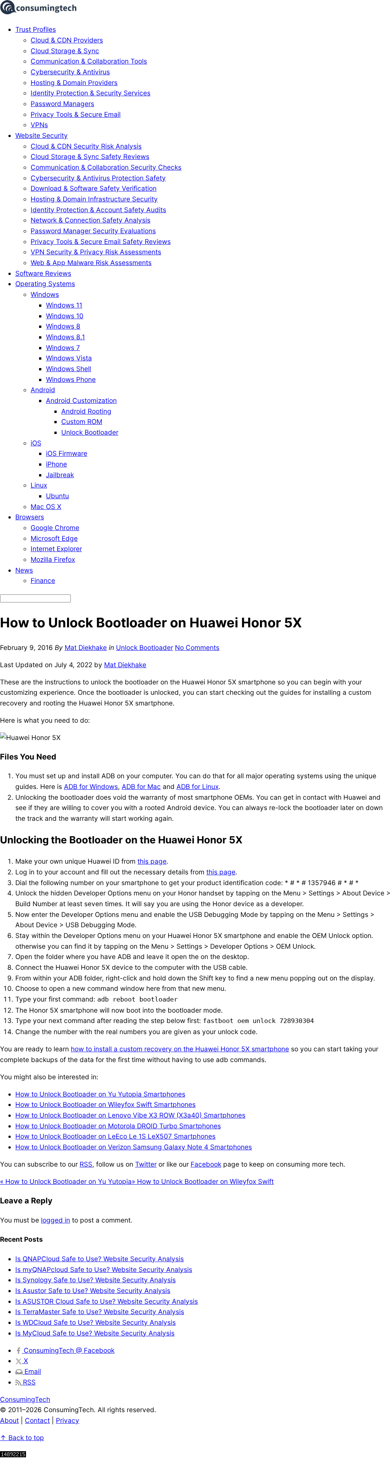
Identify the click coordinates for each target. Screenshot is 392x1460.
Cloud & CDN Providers (67, 40)
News (24, 570)
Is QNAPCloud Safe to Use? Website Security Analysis (99, 1259)
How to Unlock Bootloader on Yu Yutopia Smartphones (100, 1094)
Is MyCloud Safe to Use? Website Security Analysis (95, 1333)
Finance (43, 580)
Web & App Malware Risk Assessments (91, 263)
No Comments (197, 647)
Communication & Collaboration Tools (89, 61)
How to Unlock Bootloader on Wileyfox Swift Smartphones (105, 1104)
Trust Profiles (35, 29)
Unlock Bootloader (89, 432)
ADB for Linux (197, 786)
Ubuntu (57, 496)
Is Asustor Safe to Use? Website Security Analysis (92, 1291)
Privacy (67, 1420)
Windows (45, 294)
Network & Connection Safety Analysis (90, 220)
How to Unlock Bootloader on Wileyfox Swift (203, 1181)
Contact (37, 1420)
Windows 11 (64, 305)
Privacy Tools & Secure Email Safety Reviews (101, 241)
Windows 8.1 (65, 337)
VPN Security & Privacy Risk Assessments (96, 252)
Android (43, 390)
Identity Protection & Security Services (90, 93)
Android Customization (81, 400)
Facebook (206, 1164)
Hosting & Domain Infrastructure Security (94, 199)
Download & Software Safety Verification (94, 188)
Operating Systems (45, 284)
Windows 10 (64, 316)
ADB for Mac (141, 786)
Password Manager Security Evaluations (93, 231)
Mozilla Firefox (53, 559)
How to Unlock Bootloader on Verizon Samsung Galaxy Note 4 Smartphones (133, 1147)
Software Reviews (43, 273)
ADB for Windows (91, 786)
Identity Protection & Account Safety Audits (98, 210)
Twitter (146, 1164)
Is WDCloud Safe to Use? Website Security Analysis (95, 1322)
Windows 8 (63, 326)
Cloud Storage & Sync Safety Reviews (90, 156)
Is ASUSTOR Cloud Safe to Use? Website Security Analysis (106, 1301)
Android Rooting (86, 411)
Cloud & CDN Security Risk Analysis (86, 146)
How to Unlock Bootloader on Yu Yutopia (66, 1181)
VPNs (39, 125)
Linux (39, 485)
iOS (36, 443)
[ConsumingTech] (38, 12)
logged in (55, 1220)
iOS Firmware (66, 453)
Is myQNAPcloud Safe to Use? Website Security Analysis (103, 1269)
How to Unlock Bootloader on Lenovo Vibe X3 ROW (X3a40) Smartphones (130, 1115)
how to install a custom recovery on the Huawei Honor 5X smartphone (180, 1049)
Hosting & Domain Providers (74, 83)
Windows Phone (71, 379)
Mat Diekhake (86, 647)
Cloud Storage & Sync (65, 51)
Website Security (41, 135)
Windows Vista (69, 358)
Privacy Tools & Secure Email (76, 114)
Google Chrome (55, 528)
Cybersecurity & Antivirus (70, 72)
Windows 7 (63, 348)
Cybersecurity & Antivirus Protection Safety (98, 178)
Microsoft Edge (54, 538)
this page (152, 861)
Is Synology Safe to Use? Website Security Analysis (95, 1280)
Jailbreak (60, 475)
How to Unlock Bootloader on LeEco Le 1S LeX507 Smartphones (115, 1136)
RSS (86, 1164)
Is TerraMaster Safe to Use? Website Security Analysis (99, 1312)
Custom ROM (81, 421)
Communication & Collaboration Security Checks (106, 167)
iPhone (56, 464)
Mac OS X (46, 506)
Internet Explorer (56, 549)
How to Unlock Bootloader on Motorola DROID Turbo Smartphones (118, 1126)
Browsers (29, 517)
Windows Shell (68, 369)
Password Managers (62, 104)
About (9, 1420)
